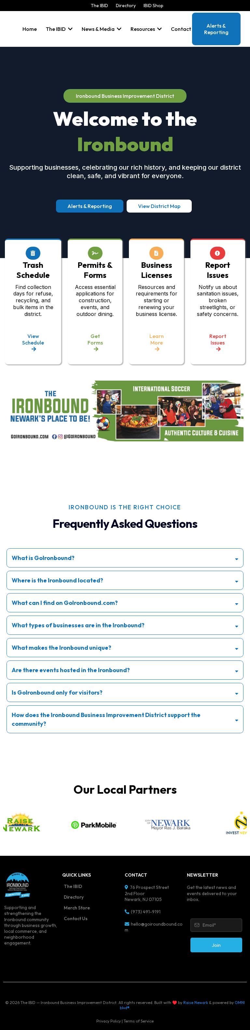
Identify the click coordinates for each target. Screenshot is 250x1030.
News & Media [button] (99, 29)
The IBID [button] (56, 29)
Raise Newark (195, 1002)
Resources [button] (143, 29)
